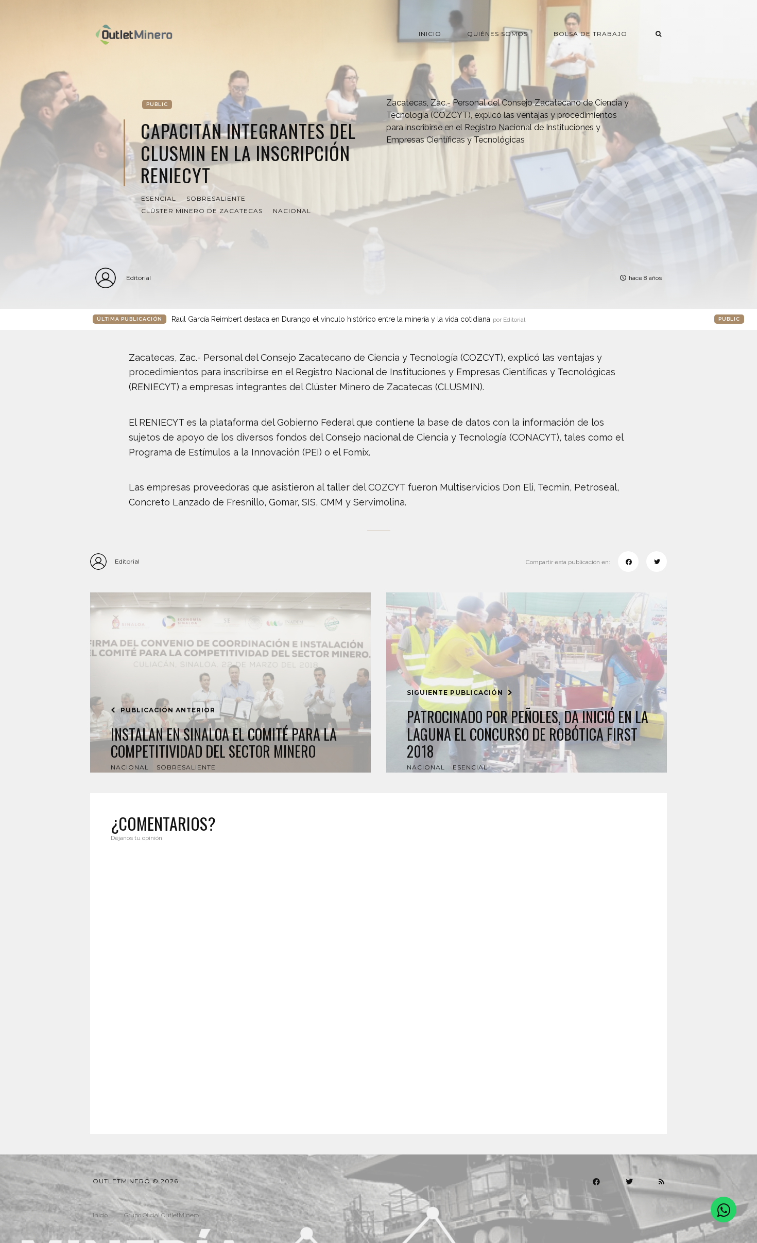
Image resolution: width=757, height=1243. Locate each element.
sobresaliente (216, 198)
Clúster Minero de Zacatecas (202, 211)
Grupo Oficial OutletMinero (161, 1215)
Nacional (292, 211)
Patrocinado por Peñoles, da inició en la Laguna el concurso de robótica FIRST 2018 (527, 734)
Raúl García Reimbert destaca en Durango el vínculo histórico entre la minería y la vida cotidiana (348, 319)
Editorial (138, 278)
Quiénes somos (497, 34)
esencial (158, 198)
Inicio (430, 34)
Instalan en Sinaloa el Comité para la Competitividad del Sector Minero (224, 743)
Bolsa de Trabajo (590, 34)
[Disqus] (378, 981)
